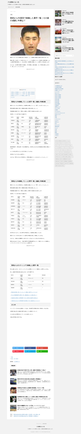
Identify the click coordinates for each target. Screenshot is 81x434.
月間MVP (57, 105)
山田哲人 (70, 154)
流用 (61, 161)
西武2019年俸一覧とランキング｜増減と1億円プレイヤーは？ (24, 292)
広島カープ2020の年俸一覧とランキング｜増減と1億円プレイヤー (68, 32)
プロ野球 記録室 (58, 87)
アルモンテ (58, 143)
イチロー (57, 135)
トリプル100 (58, 147)
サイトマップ (11, 7)
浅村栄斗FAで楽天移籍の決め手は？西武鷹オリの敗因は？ (26, 416)
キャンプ (68, 143)
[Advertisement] (30, 79)
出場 (62, 154)
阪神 (56, 132)
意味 (66, 156)
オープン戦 (57, 108)
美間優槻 (65, 161)
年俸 (63, 156)
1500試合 (60, 140)
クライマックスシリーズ (60, 112)
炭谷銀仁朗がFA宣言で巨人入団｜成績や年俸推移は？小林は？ (31, 370)
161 (56, 140)
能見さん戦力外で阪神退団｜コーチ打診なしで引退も (67, 14)
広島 (56, 117)
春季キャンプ (57, 106)
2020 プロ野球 (58, 94)
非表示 (24, 89)
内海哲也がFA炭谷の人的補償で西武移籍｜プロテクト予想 (30, 387)
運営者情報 (18, 7)
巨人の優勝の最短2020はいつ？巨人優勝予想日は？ (68, 23)
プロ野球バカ (17, 361)
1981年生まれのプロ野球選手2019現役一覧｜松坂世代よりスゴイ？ (25, 300)
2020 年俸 (57, 99)
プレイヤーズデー (59, 149)
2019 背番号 (57, 103)
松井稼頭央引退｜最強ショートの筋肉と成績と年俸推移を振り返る (32, 396)
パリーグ (67, 147)
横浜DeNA (57, 126)
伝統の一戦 (58, 154)
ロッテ (56, 127)
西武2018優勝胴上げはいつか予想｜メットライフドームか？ (31, 405)
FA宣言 (17, 358)
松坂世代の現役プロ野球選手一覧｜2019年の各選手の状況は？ (24, 297)
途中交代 (66, 163)
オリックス (57, 124)
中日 (56, 129)
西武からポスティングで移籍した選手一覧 (20, 95)
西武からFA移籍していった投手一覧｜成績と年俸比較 (23, 92)
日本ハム (57, 121)
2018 (64, 140)
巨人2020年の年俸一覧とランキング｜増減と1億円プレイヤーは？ (68, 49)
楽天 (56, 130)
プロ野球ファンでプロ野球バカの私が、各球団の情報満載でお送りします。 (40, 428)
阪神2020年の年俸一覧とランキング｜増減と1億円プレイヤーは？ (68, 41)
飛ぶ (63, 165)
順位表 (60, 165)
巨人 (56, 123)
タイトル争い (69, 145)
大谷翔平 (57, 133)
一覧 (14, 358)
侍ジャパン (57, 93)
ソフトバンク (57, 118)
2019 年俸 (57, 100)
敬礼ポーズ (71, 156)
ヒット (71, 147)
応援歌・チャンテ (58, 90)
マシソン (57, 152)
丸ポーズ (69, 152)
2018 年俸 (57, 102)
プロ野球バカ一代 (13, 2)
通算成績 (71, 163)
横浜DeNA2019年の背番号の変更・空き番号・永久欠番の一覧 (27, 414)
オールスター (57, 111)
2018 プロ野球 (58, 97)
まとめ (12, 97)
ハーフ (63, 147)
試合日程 (57, 163)
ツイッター (57, 91)
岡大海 (57, 156)
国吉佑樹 (65, 154)
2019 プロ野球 (58, 96)
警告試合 (62, 163)
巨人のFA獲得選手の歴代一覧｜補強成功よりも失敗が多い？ (24, 295)
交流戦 (56, 109)
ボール (69, 149)
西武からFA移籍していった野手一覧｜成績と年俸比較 (23, 93)
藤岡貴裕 (70, 161)
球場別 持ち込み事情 (59, 88)
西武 (12, 357)
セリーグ (57, 145)
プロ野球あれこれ (58, 85)
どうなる (68, 140)
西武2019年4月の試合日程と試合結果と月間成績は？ (29, 379)
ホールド (65, 149)
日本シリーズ (57, 114)
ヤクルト (57, 120)
